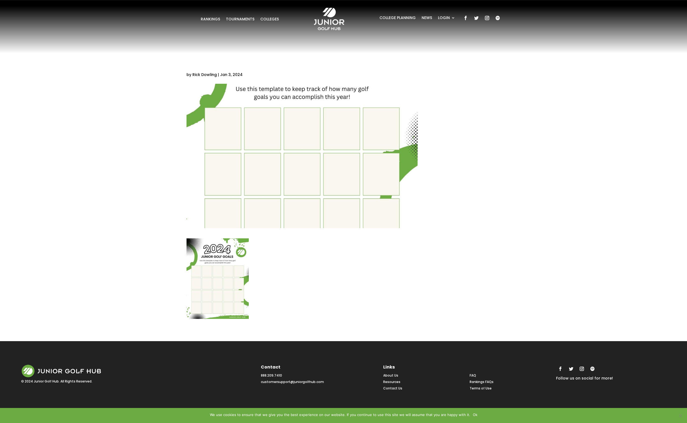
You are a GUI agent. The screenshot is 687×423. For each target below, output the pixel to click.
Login (444, 18)
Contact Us (392, 388)
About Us (390, 375)
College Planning (397, 18)
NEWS (427, 18)
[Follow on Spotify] (498, 18)
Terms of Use (481, 388)
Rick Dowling (204, 74)
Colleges (269, 19)
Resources (391, 382)
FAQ (473, 375)
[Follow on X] (476, 18)
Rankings (210, 19)
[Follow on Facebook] (465, 18)
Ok (475, 415)
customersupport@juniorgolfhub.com (292, 382)
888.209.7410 (271, 375)
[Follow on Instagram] (487, 18)
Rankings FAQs (482, 382)
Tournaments (240, 19)
